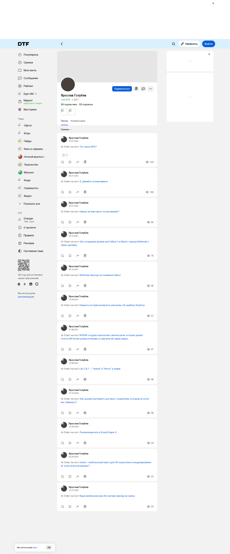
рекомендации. (26, 296)
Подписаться (122, 88)
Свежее (65, 129)
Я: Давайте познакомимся (94, 181)
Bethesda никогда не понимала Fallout (100, 275)
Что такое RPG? (88, 146)
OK (49, 547)
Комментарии (78, 120)
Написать (191, 43)
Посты (64, 120)
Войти (209, 43)
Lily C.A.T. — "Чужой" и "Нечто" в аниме (100, 368)
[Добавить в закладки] (70, 162)
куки (35, 547)
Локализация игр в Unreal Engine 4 (98, 432)
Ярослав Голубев (78, 138)
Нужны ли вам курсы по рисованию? (99, 211)
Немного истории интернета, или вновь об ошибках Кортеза (112, 305)
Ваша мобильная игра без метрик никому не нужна (107, 495)
